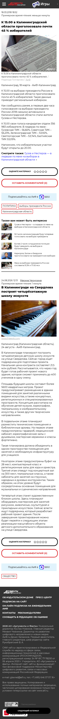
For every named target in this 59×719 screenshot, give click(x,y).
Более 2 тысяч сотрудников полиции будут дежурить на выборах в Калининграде (31, 246)
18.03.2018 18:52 (9, 12)
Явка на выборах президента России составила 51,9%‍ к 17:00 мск (31, 264)
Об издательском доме (17, 597)
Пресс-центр (44, 597)
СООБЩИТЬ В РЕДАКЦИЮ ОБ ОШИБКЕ (25, 617)
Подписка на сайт (14, 601)
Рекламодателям (29, 613)
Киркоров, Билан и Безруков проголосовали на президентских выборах (34, 254)
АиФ (28, 79)
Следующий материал (28, 711)
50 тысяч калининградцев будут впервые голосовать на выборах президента (33, 235)
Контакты (8, 613)
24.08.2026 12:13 (9, 280)
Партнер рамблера (28, 704)
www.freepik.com (10, 338)
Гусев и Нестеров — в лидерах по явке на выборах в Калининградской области (26, 156)
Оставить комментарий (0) (29, 183)
